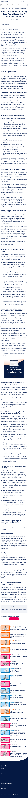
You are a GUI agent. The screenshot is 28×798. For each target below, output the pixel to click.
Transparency (3, 770)
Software (2, 780)
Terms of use (3, 773)
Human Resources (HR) (5, 8)
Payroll (10, 8)
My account (3, 786)
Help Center (3, 788)
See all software (14, 618)
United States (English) (12, 794)
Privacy (2, 768)
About (2, 777)
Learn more (23, 610)
